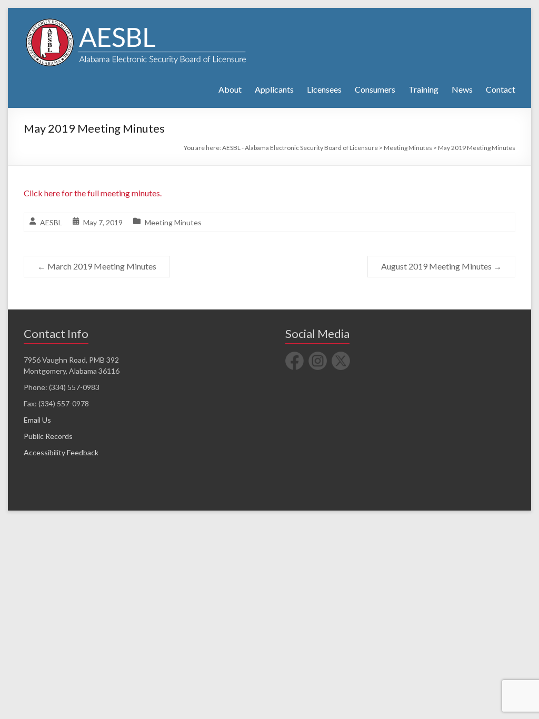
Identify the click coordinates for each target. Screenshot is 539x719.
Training (423, 89)
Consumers (375, 89)
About (230, 89)
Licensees (324, 89)
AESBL (51, 222)
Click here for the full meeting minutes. (93, 193)
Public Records (48, 436)
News (462, 89)
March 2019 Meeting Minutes (96, 266)
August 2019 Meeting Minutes (441, 266)
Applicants (274, 89)
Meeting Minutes (173, 222)
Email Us (37, 419)
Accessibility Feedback (61, 452)
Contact (500, 89)
